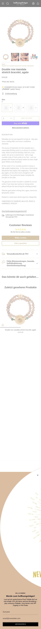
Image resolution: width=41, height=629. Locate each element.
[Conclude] (38, 475)
